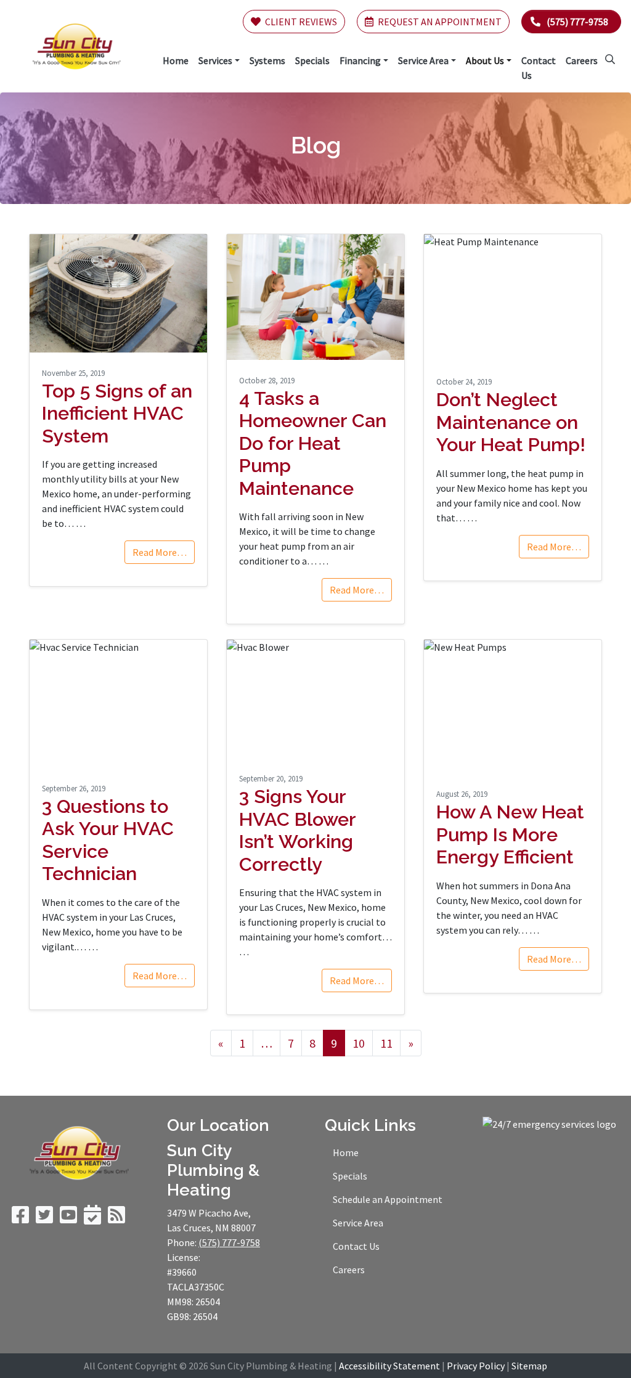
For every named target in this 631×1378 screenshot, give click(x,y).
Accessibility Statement (389, 1366)
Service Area (358, 1223)
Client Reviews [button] (300, 21)
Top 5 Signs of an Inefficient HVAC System (117, 413)
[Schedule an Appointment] (92, 1218)
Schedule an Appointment (387, 1199)
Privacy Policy (476, 1366)
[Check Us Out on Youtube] (68, 1218)
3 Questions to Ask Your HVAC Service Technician (108, 840)
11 (386, 1043)
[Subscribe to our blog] (116, 1218)
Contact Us (356, 1246)
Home (346, 1152)
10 (358, 1043)
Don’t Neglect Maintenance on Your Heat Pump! (510, 421)
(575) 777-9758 (577, 21)
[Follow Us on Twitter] (44, 1218)
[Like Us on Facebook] (20, 1218)
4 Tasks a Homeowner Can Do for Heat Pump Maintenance (312, 443)
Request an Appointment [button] (439, 21)
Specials (350, 1176)
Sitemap (529, 1366)
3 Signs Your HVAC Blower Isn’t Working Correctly (297, 830)
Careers (349, 1269)
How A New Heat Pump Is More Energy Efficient (510, 834)
